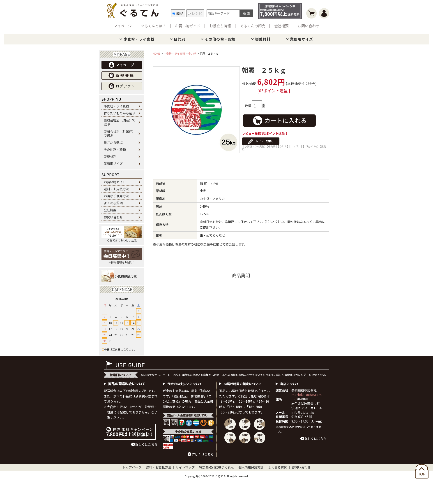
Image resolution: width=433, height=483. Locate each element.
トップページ (131, 467)
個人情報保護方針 (251, 467)
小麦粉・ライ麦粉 (139, 39)
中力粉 (192, 53)
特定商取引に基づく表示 (216, 467)
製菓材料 (262, 39)
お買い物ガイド (187, 25)
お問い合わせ (308, 25)
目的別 (179, 39)
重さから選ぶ (113, 142)
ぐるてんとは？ (153, 25)
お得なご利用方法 (116, 196)
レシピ (196, 13)
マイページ (123, 25)
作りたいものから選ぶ (119, 113)
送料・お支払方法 (116, 189)
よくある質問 (113, 203)
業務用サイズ (301, 39)
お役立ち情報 (220, 25)
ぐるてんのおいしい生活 (122, 240)
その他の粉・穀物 (220, 39)
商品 (179, 13)
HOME (156, 53)
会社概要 (281, 25)
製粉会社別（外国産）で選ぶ (119, 133)
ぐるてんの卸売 (252, 25)
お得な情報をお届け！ (121, 262)
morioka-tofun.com (306, 394)
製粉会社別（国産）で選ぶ (119, 122)
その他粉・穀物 (115, 149)
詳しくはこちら (146, 444)
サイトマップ (185, 467)
